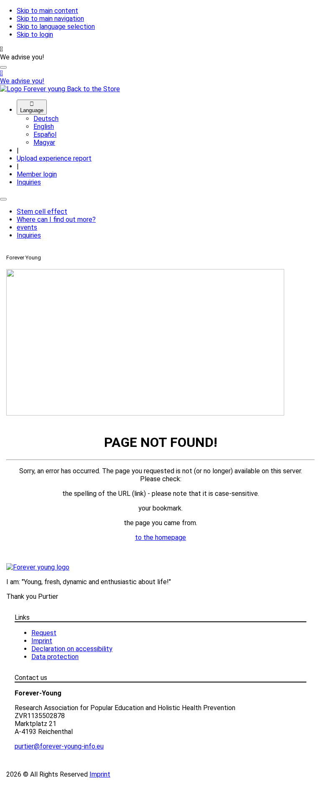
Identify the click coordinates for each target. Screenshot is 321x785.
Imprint (41, 641)
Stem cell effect (42, 211)
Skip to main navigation (50, 19)
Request (43, 633)
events (27, 227)
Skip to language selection (56, 27)
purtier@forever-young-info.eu (59, 746)
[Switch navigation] (3, 199)
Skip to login (35, 34)
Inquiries (29, 182)
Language (31, 107)
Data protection (55, 657)
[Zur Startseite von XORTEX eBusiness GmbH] (37, 567)
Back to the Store (93, 89)
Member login (37, 174)
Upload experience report (54, 158)
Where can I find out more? (56, 219)
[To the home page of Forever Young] (33, 89)
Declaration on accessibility (71, 649)
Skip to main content (47, 11)
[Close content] (3, 67)
